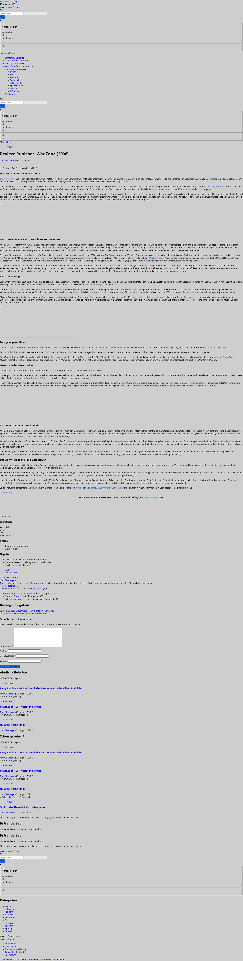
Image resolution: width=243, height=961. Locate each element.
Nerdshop (10, 94)
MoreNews (46, 959)
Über (7, 569)
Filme (12, 74)
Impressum (10, 954)
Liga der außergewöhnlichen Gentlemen (103, 487)
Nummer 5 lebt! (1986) (15, 596)
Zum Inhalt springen (9, 1)
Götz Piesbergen (8, 160)
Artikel (8, 906)
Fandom (9, 911)
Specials (9, 925)
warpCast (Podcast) (14, 63)
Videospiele (15, 82)
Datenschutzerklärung (15, 949)
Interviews (10, 914)
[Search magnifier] (2, 17)
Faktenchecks (11, 909)
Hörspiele (14, 91)
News (7, 920)
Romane (14, 77)
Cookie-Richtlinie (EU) (15, 952)
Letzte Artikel (11, 572)
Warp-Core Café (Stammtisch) (19, 66)
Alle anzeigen (40, 588)
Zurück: (27, 610)
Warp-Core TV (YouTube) (16, 60)
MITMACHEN (152, 497)
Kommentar (6, 646)
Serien (13, 71)
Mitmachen (5, 142)
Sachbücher (16, 80)
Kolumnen (10, 917)
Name (3, 650)
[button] (7, 53)
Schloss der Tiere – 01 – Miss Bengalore (23, 599)
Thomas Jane (212, 186)
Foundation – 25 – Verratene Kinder (22, 593)
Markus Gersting (8, 693)
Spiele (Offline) (17, 85)
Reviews (9, 146)
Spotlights (10, 928)
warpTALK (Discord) (14, 57)
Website (4, 661)
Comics (13, 88)
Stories (8, 931)
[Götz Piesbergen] (9, 577)
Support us (10, 943)
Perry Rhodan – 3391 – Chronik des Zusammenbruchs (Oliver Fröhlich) (41, 688)
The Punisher (5, 178)
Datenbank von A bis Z (15, 69)
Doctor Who (155, 258)
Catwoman (76, 487)
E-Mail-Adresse (8, 655)
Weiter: (23, 613)
